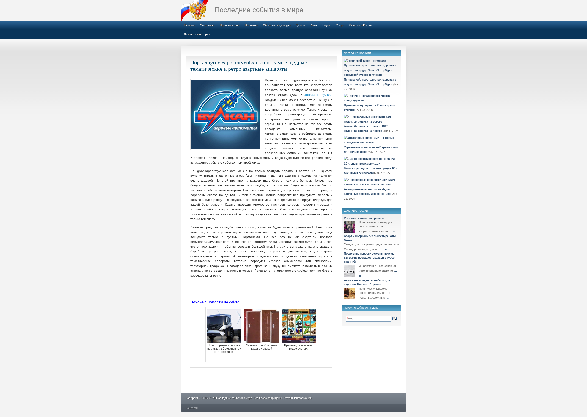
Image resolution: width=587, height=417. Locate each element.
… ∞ (391, 231)
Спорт (340, 25)
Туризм (300, 25)
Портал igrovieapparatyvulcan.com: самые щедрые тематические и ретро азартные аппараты (248, 65)
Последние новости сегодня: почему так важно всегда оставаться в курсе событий (369, 257)
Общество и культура (277, 25)
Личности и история (197, 34)
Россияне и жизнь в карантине (364, 218)
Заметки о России (360, 25)
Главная (189, 25)
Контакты (192, 408)
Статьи (288, 398)
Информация (303, 398)
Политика (251, 25)
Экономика (207, 25)
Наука (326, 25)
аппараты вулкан (318, 95)
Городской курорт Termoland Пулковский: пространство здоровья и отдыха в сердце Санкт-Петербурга (370, 79)
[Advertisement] (261, 288)
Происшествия (229, 25)
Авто (314, 25)
